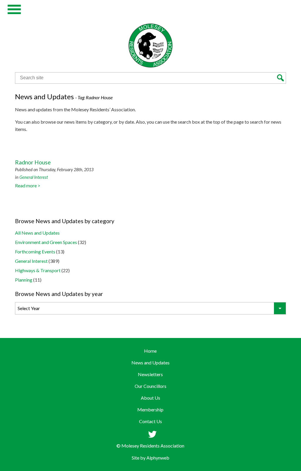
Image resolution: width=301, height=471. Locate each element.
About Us (150, 398)
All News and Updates (37, 233)
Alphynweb (157, 457)
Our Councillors (150, 386)
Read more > (27, 185)
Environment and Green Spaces (46, 242)
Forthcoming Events (35, 251)
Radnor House (33, 162)
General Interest (33, 177)
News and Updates (150, 362)
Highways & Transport (38, 270)
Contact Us (150, 421)
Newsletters (150, 374)
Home (150, 351)
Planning (23, 279)
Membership (150, 409)
